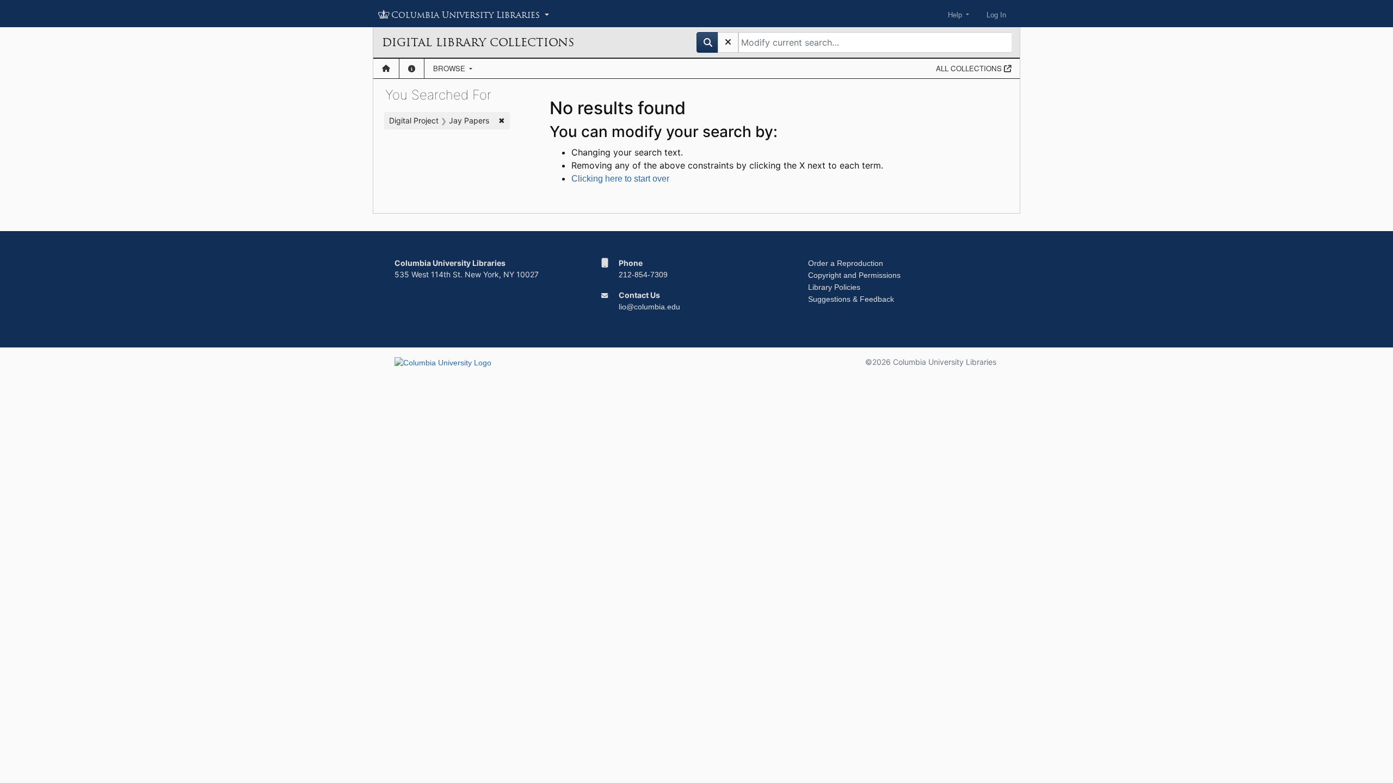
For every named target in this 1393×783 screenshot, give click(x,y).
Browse (450, 68)
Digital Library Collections (478, 42)
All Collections (970, 68)
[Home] (386, 68)
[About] (411, 68)
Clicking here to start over (620, 178)
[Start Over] (728, 42)
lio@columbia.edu (649, 306)
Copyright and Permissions (854, 275)
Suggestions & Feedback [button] (851, 299)
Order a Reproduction (845, 263)
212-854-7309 (643, 274)
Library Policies (834, 287)
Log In (996, 15)
